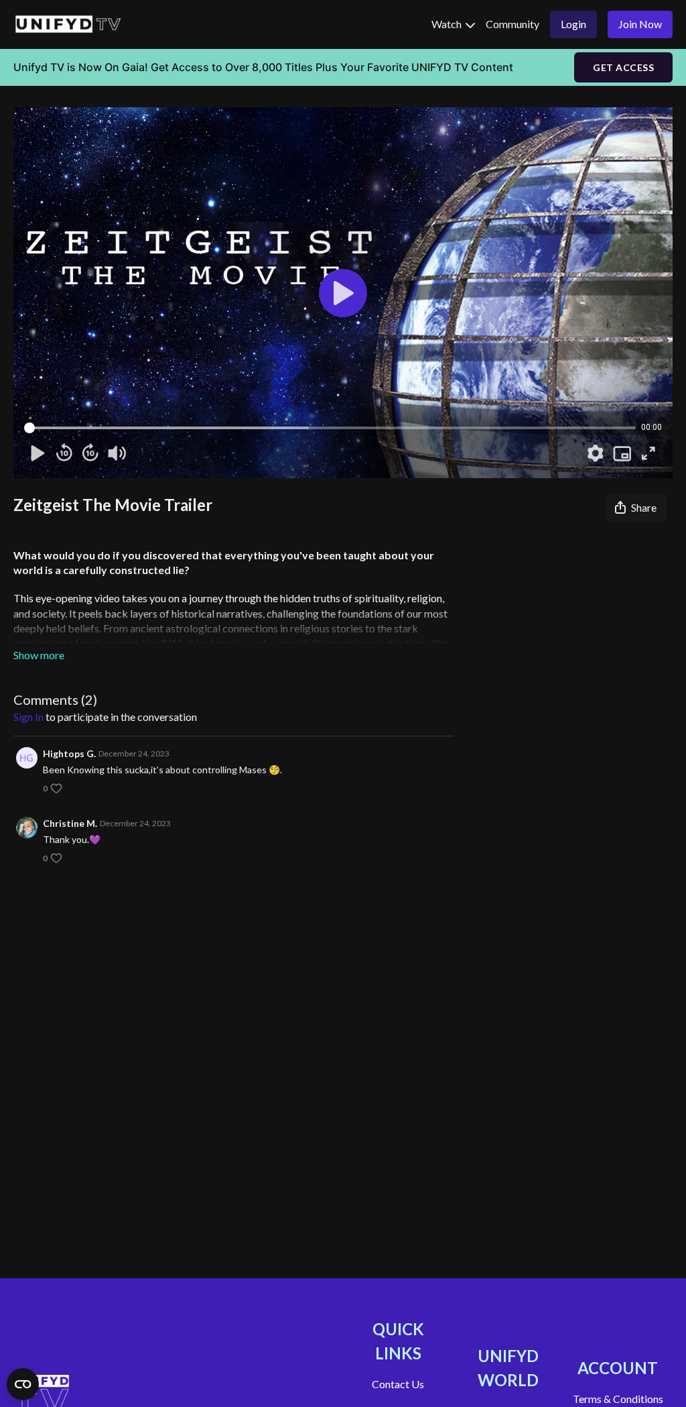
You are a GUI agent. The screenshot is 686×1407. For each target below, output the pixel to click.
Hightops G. (69, 753)
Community (512, 23)
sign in (28, 716)
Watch (447, 23)
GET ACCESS (623, 67)
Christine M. (70, 823)
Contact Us (398, 1383)
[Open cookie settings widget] (23, 1384)
